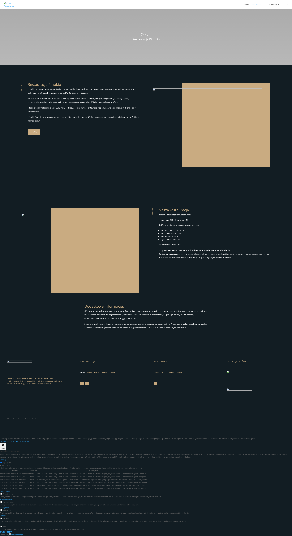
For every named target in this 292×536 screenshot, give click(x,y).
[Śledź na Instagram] (87, 383)
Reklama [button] (3, 516)
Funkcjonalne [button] (5, 491)
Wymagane (7, 462)
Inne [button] (1, 524)
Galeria (104, 372)
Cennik (163, 372)
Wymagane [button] (4, 460)
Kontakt (113, 372)
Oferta (96, 372)
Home (246, 5)
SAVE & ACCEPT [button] (6, 532)
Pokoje (156, 372)
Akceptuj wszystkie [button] (21, 441)
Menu (34, 132)
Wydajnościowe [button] (6, 499)
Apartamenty (271, 5)
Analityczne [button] (4, 507)
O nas (82, 372)
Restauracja (256, 5)
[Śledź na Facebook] (82, 383)
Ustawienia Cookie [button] (7, 441)
